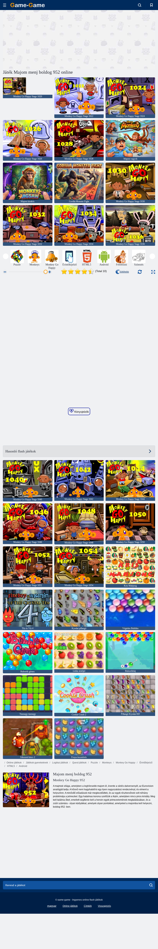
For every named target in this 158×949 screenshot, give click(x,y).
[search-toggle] (139, 5)
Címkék (88, 906)
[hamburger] (4, 5)
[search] (151, 885)
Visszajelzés (104, 906)
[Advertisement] (41, 39)
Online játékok (14, 762)
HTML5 (11, 766)
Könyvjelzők (81, 411)
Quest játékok (79, 762)
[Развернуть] (153, 272)
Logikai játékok (60, 762)
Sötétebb (124, 271)
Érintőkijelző (145, 762)
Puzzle (94, 762)
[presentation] (5, 256)
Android (22, 766)
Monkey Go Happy (125, 762)
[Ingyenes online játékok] (27, 5)
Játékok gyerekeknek (36, 762)
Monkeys (107, 762)
